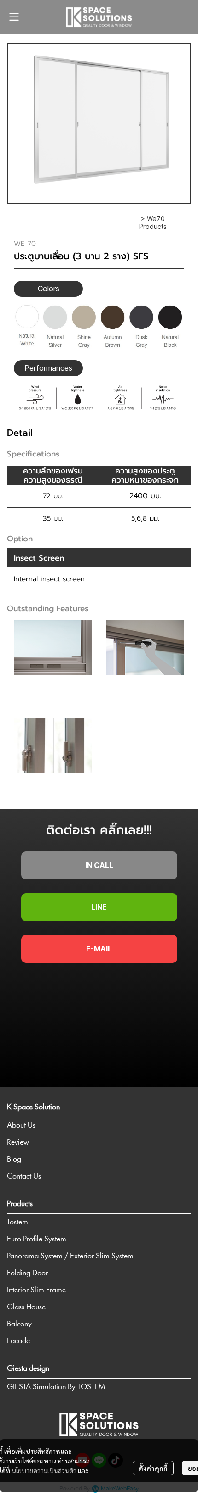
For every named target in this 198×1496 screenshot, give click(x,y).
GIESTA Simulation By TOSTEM (56, 1387)
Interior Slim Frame (36, 1290)
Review (18, 1142)
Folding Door (27, 1273)
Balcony (19, 1324)
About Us (21, 1125)
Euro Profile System (36, 1239)
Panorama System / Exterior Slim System (70, 1256)
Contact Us (24, 1176)
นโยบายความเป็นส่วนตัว (44, 1470)
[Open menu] (14, 17)
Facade (18, 1341)
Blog (14, 1159)
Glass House (26, 1307)
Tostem (17, 1222)
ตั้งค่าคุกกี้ (153, 1468)
